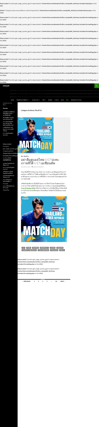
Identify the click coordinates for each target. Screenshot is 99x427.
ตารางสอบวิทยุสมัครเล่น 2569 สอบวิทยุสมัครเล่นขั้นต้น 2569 (8, 123)
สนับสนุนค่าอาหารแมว (76, 100)
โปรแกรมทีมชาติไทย (43, 250)
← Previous (26, 281)
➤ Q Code (5, 183)
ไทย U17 (62, 250)
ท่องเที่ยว (50, 100)
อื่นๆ (67, 100)
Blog (62, 100)
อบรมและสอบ (35, 100)
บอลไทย (53, 247)
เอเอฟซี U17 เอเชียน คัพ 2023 (29, 250)
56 (56, 281)
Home (12, 100)
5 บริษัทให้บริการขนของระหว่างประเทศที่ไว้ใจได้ (8, 129)
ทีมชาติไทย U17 (44, 247)
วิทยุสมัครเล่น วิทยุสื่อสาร (22, 100)
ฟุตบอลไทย (60, 247)
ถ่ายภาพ (56, 100)
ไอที (43, 100)
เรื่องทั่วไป (26, 156)
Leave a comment (38, 167)
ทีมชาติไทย (35, 247)
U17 (24, 247)
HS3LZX (6, 86)
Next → (63, 281)
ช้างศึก (28, 247)
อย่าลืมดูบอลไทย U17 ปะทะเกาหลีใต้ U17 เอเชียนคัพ (40, 161)
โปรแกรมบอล (54, 250)
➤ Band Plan (6, 190)
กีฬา (22, 156)
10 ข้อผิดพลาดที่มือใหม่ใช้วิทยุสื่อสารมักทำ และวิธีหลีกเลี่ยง (9, 113)
